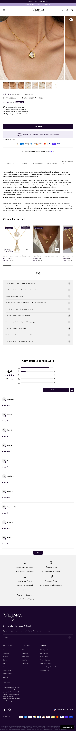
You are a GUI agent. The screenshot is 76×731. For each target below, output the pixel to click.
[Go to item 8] (56, 85)
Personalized (7, 670)
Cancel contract (67, 727)
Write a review (56, 390)
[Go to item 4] (28, 85)
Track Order (25, 657)
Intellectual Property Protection (48, 667)
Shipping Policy (44, 650)
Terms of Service (45, 660)
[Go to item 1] (6, 85)
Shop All (5, 677)
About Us (24, 660)
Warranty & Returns (45, 663)
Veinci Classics (7, 674)
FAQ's (23, 650)
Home (5, 650)
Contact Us (25, 653)
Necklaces (6, 653)
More (38, 553)
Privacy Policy (44, 657)
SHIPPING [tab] (24, 164)
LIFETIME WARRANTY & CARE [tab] (66, 163)
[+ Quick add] (27, 249)
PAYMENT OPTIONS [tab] (38, 164)
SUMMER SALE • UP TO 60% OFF (38, 1)
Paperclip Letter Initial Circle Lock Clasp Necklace (49, 256)
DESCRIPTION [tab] (10, 164)
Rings (4, 663)
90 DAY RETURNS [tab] (52, 164)
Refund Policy (44, 653)
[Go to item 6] (42, 85)
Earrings (5, 660)
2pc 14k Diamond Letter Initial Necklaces (16, 256)
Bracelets (5, 657)
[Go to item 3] (20, 85)
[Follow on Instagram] (9, 709)
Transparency (25, 663)
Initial (4, 667)
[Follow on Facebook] (4, 709)
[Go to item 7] (49, 85)
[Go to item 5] (35, 85)
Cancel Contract (44, 670)
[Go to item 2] (13, 85)
